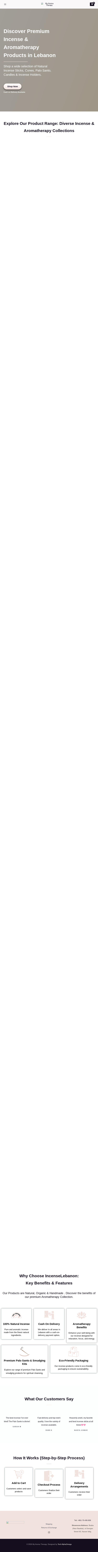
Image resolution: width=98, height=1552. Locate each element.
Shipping (49, 1524)
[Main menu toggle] (5, 4)
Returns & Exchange (49, 1528)
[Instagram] (49, 1532)
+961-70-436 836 (84, 1520)
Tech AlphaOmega (65, 1544)
